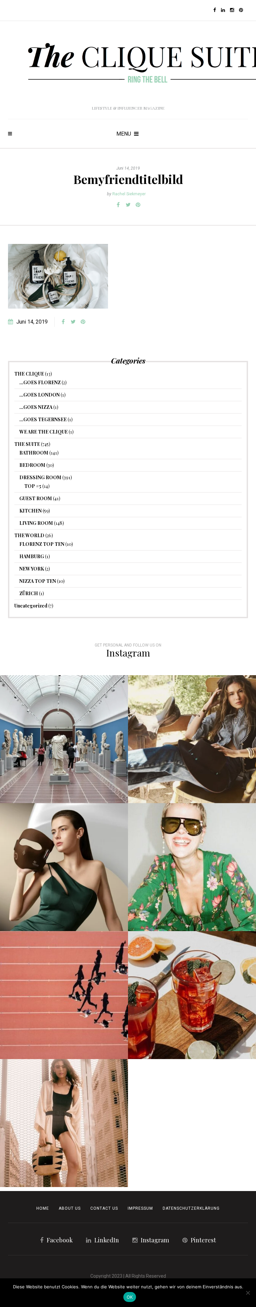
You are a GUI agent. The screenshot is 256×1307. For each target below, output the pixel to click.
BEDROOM (32, 465)
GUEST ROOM (35, 498)
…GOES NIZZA (35, 407)
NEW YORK (31, 569)
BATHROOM (33, 453)
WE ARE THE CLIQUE (43, 432)
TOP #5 (32, 486)
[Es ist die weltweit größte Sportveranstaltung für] (64, 995)
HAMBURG (31, 556)
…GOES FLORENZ (40, 382)
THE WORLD (29, 535)
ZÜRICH (28, 593)
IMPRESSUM (140, 1208)
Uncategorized (30, 606)
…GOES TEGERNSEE (43, 419)
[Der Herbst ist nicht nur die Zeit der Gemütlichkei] (64, 739)
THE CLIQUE (29, 374)
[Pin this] (138, 205)
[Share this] (118, 205)
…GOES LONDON (39, 395)
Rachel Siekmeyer (129, 194)
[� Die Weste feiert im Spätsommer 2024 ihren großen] (192, 739)
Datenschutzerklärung (191, 1208)
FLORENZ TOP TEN (41, 544)
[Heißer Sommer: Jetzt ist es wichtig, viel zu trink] (192, 995)
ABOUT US (70, 1208)
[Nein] (247, 1292)
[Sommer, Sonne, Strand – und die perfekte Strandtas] (64, 1123)
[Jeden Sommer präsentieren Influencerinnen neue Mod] (192, 867)
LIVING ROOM (36, 523)
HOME (42, 1208)
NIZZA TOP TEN (37, 581)
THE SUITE (27, 444)
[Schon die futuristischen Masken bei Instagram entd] (64, 867)
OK (130, 1297)
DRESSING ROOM (40, 477)
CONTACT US (104, 1208)
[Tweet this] (128, 205)
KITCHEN (30, 511)
